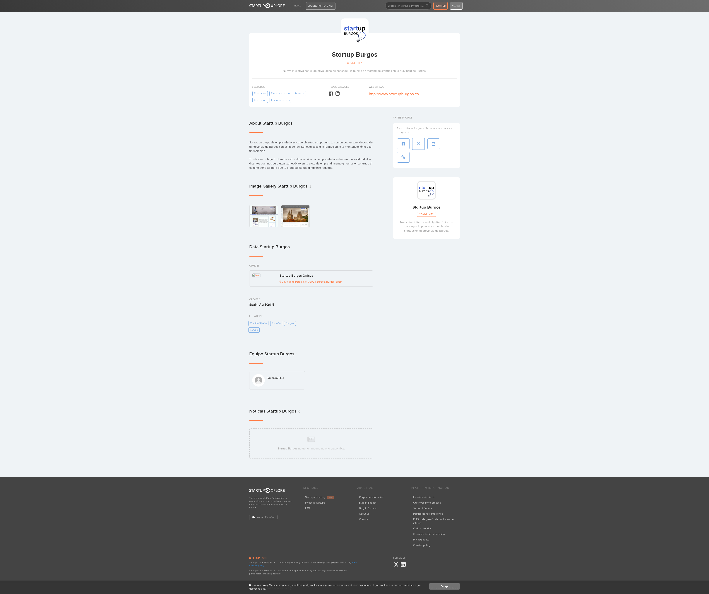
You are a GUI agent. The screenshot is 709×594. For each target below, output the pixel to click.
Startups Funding (318, 497)
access (456, 5)
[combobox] (408, 6)
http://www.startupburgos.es (394, 94)
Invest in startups (315, 502)
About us (364, 513)
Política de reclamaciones (428, 513)
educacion (260, 93)
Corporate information (371, 497)
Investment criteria (423, 497)
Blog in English (367, 502)
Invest (297, 5)
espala (254, 330)
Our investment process (427, 502)
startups (299, 93)
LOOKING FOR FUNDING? (320, 6)
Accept (444, 586)
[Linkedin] (337, 93)
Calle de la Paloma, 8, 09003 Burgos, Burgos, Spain (311, 281)
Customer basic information (429, 534)
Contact (363, 519)
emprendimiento (280, 93)
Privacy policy (421, 539)
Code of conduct (422, 528)
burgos (290, 323)
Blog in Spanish (368, 508)
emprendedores (280, 100)
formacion (260, 100)
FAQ (307, 508)
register (441, 6)
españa (276, 323)
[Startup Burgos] (263, 216)
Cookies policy (421, 545)
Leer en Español (265, 517)
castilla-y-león (258, 323)
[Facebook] (331, 93)
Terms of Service (422, 508)
